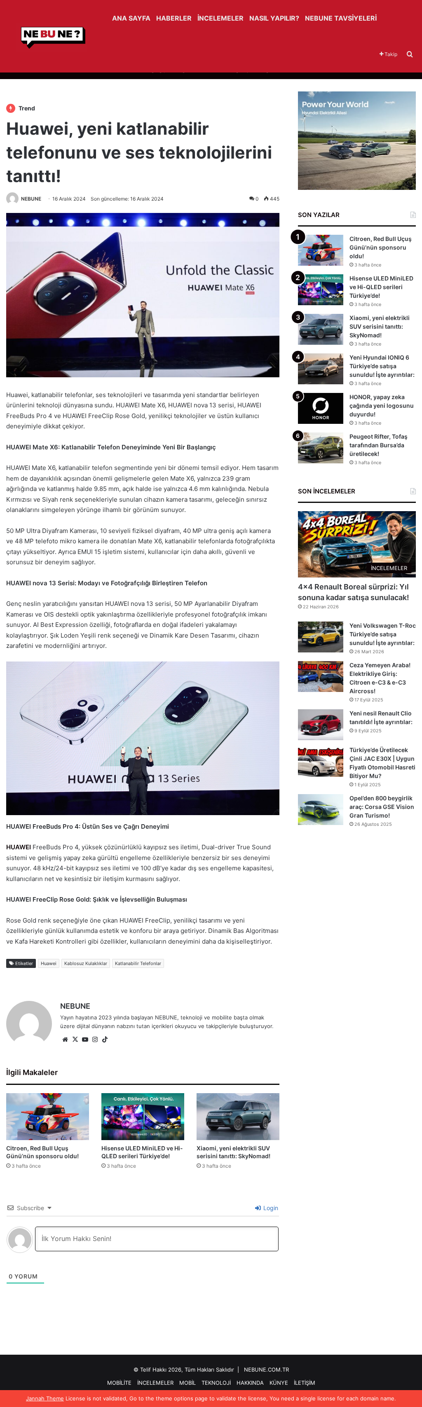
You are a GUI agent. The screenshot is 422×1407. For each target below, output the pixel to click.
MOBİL (187, 1382)
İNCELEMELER (220, 18)
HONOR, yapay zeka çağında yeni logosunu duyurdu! (381, 405)
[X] (75, 1040)
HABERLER (174, 18)
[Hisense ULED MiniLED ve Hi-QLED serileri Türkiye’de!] (142, 1116)
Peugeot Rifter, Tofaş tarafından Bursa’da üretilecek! (378, 445)
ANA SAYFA (131, 18)
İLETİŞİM (304, 1382)
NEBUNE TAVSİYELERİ (341, 18)
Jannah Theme (45, 1398)
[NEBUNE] (46, 37)
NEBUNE (31, 199)
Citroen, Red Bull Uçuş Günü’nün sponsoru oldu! (380, 247)
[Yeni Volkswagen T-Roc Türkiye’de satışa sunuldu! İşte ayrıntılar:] (320, 637)
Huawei (48, 963)
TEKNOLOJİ (216, 1382)
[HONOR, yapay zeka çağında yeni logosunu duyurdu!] (320, 408)
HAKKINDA (250, 1382)
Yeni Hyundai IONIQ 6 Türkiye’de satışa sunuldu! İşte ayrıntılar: (382, 366)
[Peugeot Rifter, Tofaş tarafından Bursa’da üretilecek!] (320, 447)
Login (270, 1207)
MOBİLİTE (119, 1382)
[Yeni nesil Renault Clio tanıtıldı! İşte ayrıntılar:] (320, 724)
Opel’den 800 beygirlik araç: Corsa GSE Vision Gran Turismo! (381, 807)
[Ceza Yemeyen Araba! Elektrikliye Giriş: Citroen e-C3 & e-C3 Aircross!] (320, 676)
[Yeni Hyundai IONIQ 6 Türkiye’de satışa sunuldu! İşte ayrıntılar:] (320, 368)
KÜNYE (279, 1382)
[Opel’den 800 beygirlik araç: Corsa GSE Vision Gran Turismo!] (320, 809)
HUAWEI (18, 847)
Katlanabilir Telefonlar (138, 963)
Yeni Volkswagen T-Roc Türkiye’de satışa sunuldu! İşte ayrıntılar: (382, 634)
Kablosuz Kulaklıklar (85, 963)
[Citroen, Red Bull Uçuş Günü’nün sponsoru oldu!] (47, 1116)
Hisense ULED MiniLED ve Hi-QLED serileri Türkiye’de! (381, 287)
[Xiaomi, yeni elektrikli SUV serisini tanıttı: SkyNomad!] (238, 1116)
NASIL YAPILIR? (274, 18)
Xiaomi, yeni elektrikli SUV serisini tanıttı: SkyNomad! (379, 326)
